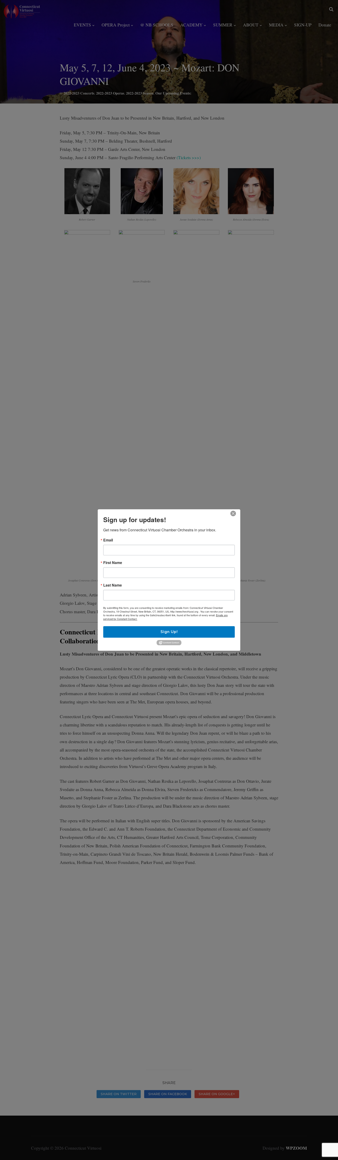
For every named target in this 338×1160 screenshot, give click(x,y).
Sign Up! (169, 632)
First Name (112, 562)
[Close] (233, 513)
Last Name (112, 585)
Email (108, 540)
